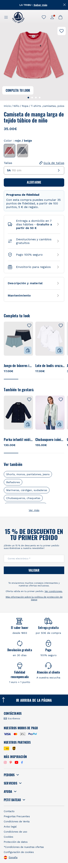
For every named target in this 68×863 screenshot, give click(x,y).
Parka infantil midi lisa (18, 439)
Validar (34, 570)
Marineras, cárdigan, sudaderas (26, 490)
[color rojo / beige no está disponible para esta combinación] (9, 150)
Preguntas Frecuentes (17, 816)
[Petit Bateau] (18, 17)
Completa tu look (18, 90)
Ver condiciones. (54, 591)
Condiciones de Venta (16, 821)
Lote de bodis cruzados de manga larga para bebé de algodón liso (50, 365)
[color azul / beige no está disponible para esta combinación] (22, 150)
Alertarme (34, 182)
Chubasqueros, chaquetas (23, 498)
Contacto (9, 811)
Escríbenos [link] (14, 718)
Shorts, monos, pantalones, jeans (27, 474)
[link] (44, 17)
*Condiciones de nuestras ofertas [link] (24, 847)
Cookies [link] (8, 836)
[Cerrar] (64, 5)
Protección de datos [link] (16, 841)
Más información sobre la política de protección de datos (34, 598)
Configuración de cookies (19, 852)
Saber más (40, 4)
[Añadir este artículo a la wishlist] (61, 31)
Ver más (34, 510)
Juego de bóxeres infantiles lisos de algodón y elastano (18, 365)
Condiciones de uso (15, 831)
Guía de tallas (53, 163)
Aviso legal (10, 826)
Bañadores (13, 482)
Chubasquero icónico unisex (50, 439)
